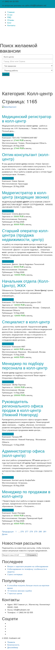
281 (44, 531)
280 (40, 531)
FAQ (9, 17)
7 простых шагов (14, 593)
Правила (11, 642)
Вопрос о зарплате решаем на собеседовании (27, 566)
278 (31, 531)
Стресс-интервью (15, 574)
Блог (9, 22)
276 (22, 531)
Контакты (11, 25)
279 (35, 531)
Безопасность (13, 644)
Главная (11, 12)
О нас (9, 14)
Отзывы (10, 20)
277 (26, 531)
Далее (4, 534)
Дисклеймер (12, 647)
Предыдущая (8, 531)
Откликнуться (8, 135)
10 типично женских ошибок (19, 590)
